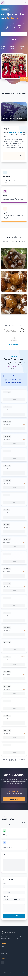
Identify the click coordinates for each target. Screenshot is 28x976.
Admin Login (4, 953)
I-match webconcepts (19, 972)
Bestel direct (13, 34)
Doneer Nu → (14, 799)
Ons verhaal (14, 39)
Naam (4, 883)
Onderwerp (5, 896)
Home (2, 946)
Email (4, 890)
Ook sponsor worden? (13, 344)
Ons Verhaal (4, 949)
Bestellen (3, 951)
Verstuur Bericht (14, 916)
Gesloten (14, 399)
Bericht (4, 903)
